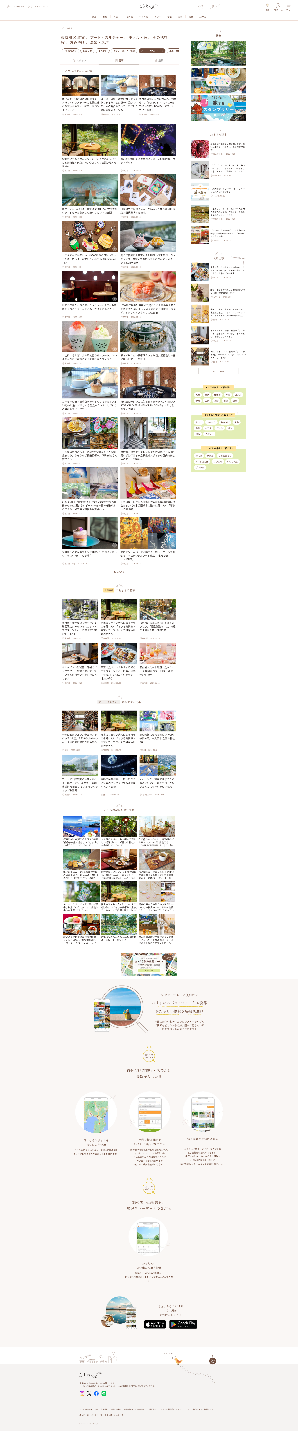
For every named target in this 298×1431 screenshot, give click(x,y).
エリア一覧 (84, 1415)
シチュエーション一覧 (114, 1415)
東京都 (69, 28)
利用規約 (104, 1409)
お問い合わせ (116, 1409)
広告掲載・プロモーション (135, 1409)
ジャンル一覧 (96, 1415)
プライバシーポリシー (88, 1409)
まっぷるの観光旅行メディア (171, 1409)
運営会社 (152, 1409)
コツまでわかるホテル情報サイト (199, 1409)
